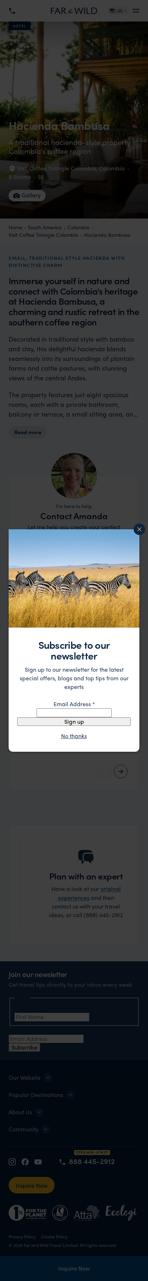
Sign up (74, 721)
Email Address (74, 704)
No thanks (74, 736)
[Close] (139, 529)
